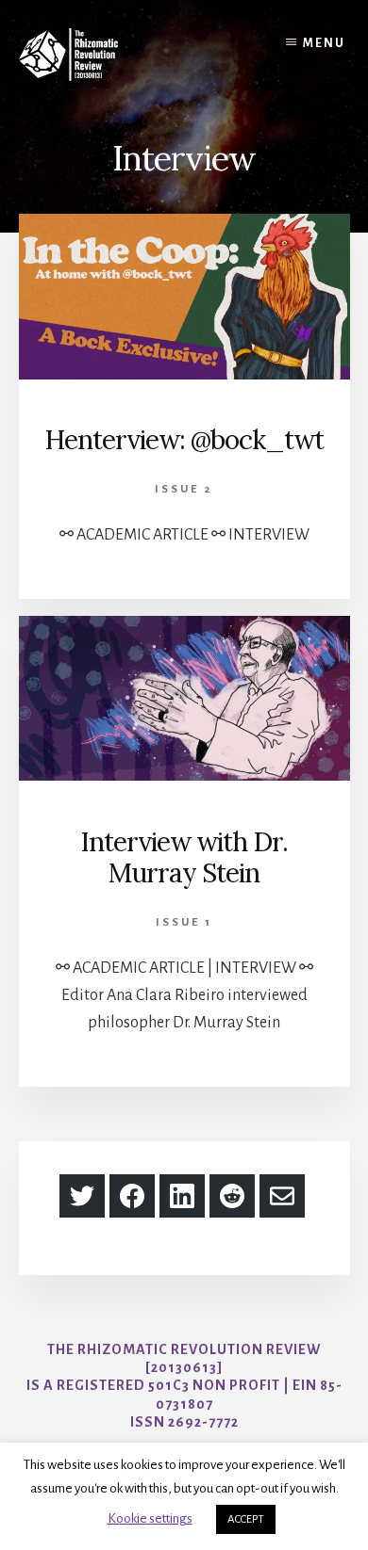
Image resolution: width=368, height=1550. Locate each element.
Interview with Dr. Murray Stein (184, 858)
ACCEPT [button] (245, 1519)
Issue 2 (184, 489)
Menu (324, 43)
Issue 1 (184, 922)
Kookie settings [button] (150, 1518)
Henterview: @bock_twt (184, 440)
